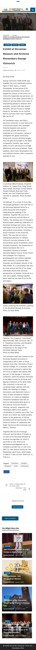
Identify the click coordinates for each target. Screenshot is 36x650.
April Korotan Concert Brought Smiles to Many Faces (17, 550)
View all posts (17, 507)
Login (18, 1)
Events (7, 621)
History (15, 45)
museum (7, 466)
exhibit (23, 463)
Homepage (6, 35)
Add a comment (10, 518)
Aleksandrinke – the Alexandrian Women (12, 577)
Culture (14, 35)
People (22, 45)
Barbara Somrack (8, 70)
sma (15, 466)
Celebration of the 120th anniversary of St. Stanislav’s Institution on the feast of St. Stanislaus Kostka (16, 628)
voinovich (24, 466)
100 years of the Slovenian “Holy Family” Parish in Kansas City (17, 603)
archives (15, 463)
